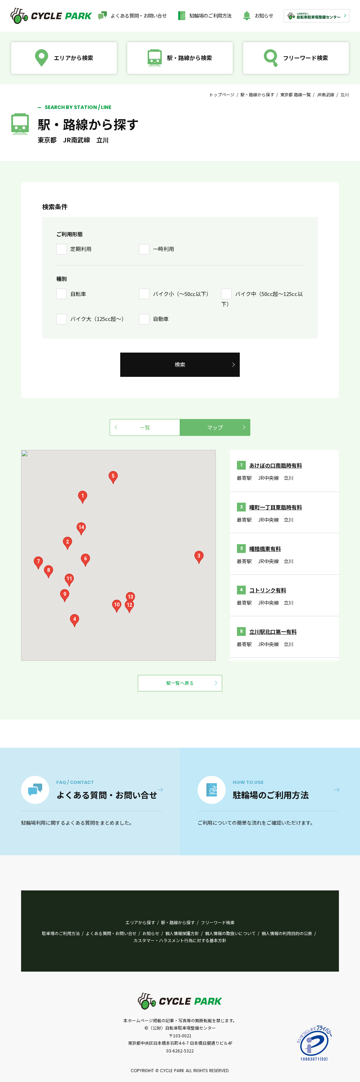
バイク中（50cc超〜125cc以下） (262, 299)
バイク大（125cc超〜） (98, 318)
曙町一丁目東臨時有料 (275, 507)
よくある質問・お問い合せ (138, 15)
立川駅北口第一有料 (273, 631)
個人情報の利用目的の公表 (287, 933)
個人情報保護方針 (182, 933)
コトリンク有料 (267, 590)
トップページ (221, 94)
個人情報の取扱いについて (230, 933)
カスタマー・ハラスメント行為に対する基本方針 (180, 940)
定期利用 (80, 248)
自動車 (161, 318)
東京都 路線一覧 (295, 94)
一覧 (145, 427)
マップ (215, 427)
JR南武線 (325, 94)
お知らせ (264, 15)
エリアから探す (140, 922)
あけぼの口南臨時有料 (275, 465)
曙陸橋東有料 (265, 548)
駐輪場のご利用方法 (210, 15)
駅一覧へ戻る (180, 683)
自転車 (78, 293)
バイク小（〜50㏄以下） (182, 293)
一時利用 (163, 248)
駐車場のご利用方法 (61, 933)
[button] (82, 497)
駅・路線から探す (257, 94)
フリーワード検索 (217, 922)
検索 (180, 364)
